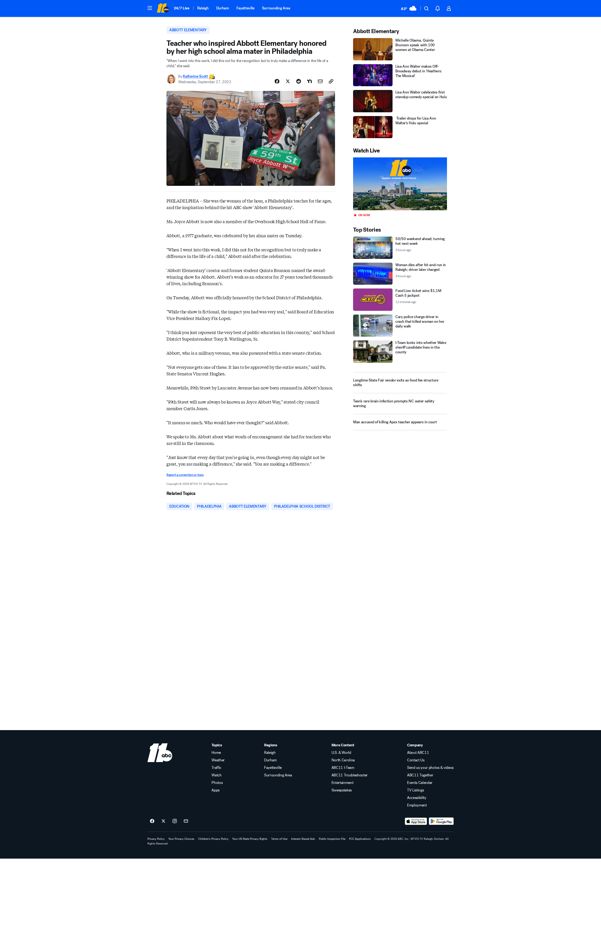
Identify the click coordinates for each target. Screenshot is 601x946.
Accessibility (416, 798)
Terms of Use (279, 838)
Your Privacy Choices (181, 838)
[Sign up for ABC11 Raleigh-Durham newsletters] (186, 821)
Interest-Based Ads (303, 838)
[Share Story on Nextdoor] (309, 81)
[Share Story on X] (288, 81)
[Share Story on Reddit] (299, 81)
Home (216, 753)
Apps (216, 790)
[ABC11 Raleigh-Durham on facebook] (152, 821)
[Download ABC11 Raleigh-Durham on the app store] (416, 821)
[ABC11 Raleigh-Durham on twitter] (163, 821)
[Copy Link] (331, 81)
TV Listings (415, 790)
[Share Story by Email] (320, 81)
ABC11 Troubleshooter (349, 775)
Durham (222, 8)
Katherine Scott (195, 76)
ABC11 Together (420, 775)
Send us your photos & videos (430, 768)
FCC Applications (360, 838)
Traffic (216, 768)
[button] (150, 8)
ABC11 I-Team (342, 768)
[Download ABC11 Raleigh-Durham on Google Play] (441, 821)
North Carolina (343, 760)
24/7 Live (181, 8)
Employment (417, 805)
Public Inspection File (332, 838)
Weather (218, 760)
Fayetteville (245, 8)
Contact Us (415, 760)
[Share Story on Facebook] (277, 81)
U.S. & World (341, 753)
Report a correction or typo (185, 475)
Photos (217, 783)
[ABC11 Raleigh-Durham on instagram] (174, 821)
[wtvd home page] (159, 752)
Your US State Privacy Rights (249, 838)
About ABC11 (418, 753)
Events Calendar (419, 783)
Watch (216, 775)
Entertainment (342, 783)
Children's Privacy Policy (213, 838)
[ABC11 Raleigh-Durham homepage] (163, 8)
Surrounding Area (276, 8)
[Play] (400, 183)
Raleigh (203, 8)
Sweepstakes (341, 790)
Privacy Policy (156, 838)
